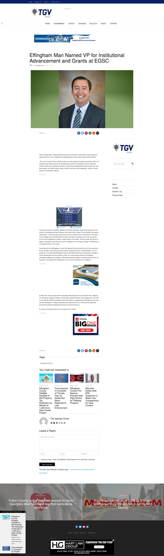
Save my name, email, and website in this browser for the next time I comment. (68, 459)
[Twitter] (80, 526)
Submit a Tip (117, 191)
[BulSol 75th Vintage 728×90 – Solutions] (65, 38)
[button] (2, 23)
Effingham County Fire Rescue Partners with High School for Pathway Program (76, 395)
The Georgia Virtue (39, 65)
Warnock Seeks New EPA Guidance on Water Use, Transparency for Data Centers (92, 397)
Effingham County (46, 363)
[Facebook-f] (76, 526)
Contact (115, 188)
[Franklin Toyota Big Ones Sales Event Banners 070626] (85, 324)
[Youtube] (83, 526)
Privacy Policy (117, 195)
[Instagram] (87, 526)
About (114, 184)
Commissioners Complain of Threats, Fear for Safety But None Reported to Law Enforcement (61, 398)
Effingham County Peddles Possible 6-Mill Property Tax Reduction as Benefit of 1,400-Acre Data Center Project (17, 525)
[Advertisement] (95, 13)
